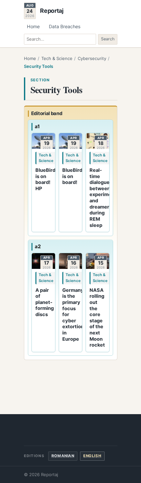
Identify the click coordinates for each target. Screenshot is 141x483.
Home (33, 26)
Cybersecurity (92, 58)
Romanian (62, 455)
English (92, 455)
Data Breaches (64, 26)
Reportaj (51, 11)
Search (107, 38)
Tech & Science (56, 58)
